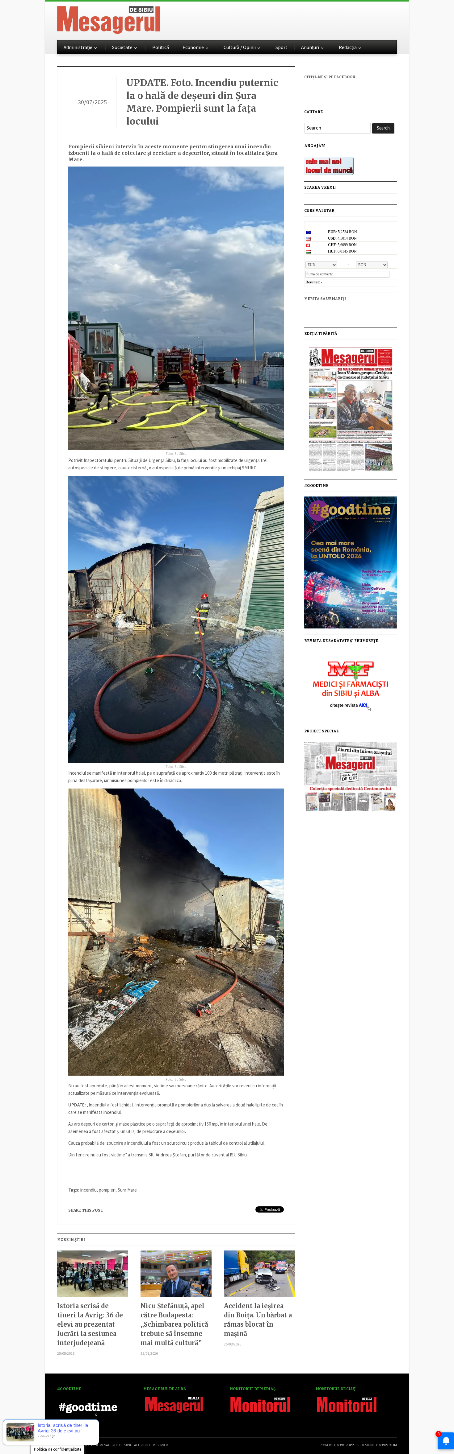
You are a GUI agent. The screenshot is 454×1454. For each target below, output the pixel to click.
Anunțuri (310, 47)
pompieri (107, 1190)
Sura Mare (127, 1190)
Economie (193, 47)
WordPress (349, 1445)
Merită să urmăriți (325, 299)
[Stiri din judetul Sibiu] (108, 19)
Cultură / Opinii (240, 47)
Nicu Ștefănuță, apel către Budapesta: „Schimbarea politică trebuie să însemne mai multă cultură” (174, 1324)
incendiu (88, 1190)
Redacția (348, 47)
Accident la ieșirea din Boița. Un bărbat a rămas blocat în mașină (258, 1319)
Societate (122, 47)
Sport (281, 47)
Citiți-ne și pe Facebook (329, 77)
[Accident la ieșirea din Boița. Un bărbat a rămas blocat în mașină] (259, 1275)
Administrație (78, 47)
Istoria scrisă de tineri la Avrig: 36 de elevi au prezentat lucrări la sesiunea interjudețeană (90, 1324)
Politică (160, 47)
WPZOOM (389, 1445)
